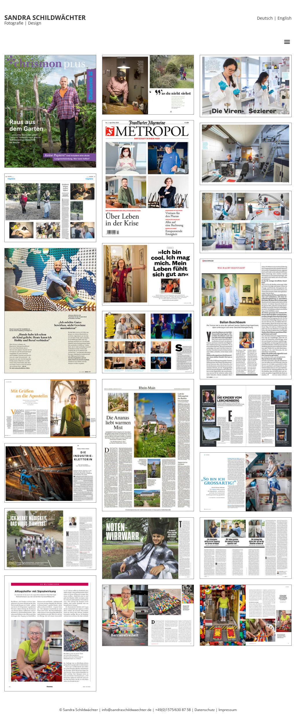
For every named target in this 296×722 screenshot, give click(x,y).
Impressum (228, 709)
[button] (287, 41)
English (285, 18)
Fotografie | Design (22, 23)
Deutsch (265, 18)
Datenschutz (205, 709)
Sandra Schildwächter (45, 17)
